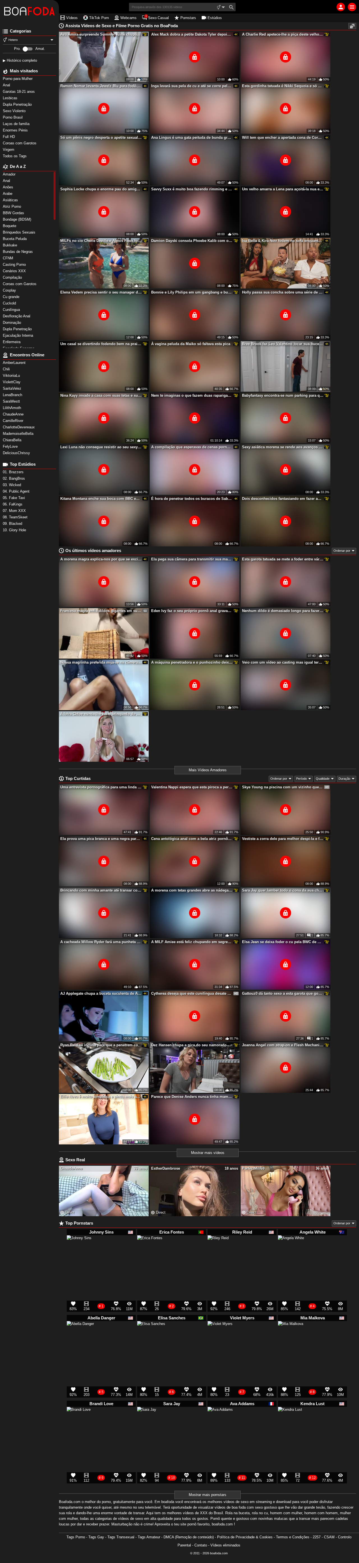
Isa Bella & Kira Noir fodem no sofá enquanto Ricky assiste (282, 241)
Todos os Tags (15, 156)
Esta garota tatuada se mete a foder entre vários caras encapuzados (282, 559)
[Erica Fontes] (149, 1250)
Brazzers (14, 472)
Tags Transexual (120, 1537)
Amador (10, 174)
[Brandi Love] (79, 1421)
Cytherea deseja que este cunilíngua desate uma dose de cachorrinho (192, 993)
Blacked (13, 523)
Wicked (12, 485)
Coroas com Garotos (20, 284)
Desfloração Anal (17, 316)
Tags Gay (96, 1537)
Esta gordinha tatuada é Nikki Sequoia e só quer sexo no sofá (282, 86)
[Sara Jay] (146, 1418)
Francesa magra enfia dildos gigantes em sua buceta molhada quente (101, 611)
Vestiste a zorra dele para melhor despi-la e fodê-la (282, 839)
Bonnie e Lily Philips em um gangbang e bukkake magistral (192, 292)
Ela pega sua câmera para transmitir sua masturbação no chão (192, 559)
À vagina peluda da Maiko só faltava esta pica (190, 344)
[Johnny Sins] (79, 1250)
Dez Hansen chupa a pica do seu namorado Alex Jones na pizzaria (192, 1045)
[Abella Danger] (80, 1337)
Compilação (13, 277)
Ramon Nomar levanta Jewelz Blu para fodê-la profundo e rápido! (101, 86)
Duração (344, 778)
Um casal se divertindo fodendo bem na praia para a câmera (101, 344)
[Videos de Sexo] (29, 11)
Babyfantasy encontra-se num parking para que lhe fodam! (282, 395)
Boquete (10, 226)
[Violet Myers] (220, 1336)
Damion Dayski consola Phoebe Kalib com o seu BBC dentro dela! (192, 241)
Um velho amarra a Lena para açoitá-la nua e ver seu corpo (282, 189)
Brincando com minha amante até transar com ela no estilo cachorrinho (101, 890)
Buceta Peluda (15, 239)
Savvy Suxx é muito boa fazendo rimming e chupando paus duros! (192, 189)
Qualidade (323, 778)
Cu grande (11, 297)
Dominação (12, 322)
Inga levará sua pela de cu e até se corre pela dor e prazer (192, 86)
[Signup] (341, 7)
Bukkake (10, 245)
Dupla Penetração (18, 329)
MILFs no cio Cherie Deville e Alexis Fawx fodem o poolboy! (101, 241)
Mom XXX (15, 511)
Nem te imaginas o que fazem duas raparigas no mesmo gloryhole (192, 395)
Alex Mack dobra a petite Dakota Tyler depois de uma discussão (192, 34)
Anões (8, 187)
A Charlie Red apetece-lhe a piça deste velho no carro (282, 34)
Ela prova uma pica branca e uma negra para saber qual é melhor (101, 839)
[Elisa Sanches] (151, 1338)
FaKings (13, 504)
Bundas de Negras (18, 252)
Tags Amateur (149, 1537)
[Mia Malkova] (290, 1336)
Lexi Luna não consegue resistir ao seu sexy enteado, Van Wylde (101, 447)
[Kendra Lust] (290, 1421)
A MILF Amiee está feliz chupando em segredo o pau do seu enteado (192, 942)
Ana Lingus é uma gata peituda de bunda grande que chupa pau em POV (192, 137)
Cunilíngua (12, 310)
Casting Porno (15, 264)
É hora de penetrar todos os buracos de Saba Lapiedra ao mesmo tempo (192, 499)
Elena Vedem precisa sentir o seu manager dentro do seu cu (101, 292)
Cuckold (10, 303)
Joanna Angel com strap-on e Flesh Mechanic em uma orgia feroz (282, 1045)
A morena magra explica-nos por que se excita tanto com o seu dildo (101, 559)
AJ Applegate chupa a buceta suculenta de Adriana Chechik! (101, 993)
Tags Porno (75, 1537)
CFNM (8, 258)
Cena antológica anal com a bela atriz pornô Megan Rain (192, 839)
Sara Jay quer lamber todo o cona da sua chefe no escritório (282, 890)
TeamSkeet (16, 517)
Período (301, 778)
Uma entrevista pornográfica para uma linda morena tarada (101, 787)
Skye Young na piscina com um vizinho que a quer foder (282, 787)
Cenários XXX (15, 271)
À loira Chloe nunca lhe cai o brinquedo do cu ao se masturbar (101, 714)
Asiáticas (11, 200)
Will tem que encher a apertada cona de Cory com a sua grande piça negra (282, 137)
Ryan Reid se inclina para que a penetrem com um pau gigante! (101, 1045)
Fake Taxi (14, 498)
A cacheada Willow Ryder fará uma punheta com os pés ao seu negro (101, 942)
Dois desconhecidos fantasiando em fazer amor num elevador (282, 499)
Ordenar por (341, 550)
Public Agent (17, 491)
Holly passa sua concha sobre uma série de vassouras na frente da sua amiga (282, 292)
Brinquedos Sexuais (19, 232)
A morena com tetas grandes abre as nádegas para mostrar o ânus (192, 890)
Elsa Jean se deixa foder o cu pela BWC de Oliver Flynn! (282, 942)
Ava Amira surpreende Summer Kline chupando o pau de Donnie (101, 34)
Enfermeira (12, 342)
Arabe (8, 193)
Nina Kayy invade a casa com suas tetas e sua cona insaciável (101, 395)
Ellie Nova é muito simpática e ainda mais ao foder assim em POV (101, 1097)
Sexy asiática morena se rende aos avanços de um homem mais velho (282, 447)
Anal (7, 181)
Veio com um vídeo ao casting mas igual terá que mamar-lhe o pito (282, 662)
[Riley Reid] (218, 1247)
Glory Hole (15, 530)
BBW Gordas (14, 213)
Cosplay (10, 290)
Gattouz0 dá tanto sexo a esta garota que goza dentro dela (282, 993)
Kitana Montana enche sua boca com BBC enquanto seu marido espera (101, 499)
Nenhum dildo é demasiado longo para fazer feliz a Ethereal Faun (282, 611)
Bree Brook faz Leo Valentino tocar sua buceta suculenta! (282, 344)
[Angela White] (291, 1251)
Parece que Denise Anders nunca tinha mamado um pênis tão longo (192, 1097)
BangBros (14, 478)
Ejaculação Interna (18, 335)
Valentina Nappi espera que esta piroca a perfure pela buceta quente (192, 787)
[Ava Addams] (220, 1422)
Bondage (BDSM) (17, 219)
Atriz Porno (12, 206)
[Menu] (352, 7)
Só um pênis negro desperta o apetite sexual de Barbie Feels (101, 137)
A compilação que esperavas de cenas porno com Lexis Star (192, 447)
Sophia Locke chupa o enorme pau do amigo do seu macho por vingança (101, 189)
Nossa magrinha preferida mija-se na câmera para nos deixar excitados (101, 662)
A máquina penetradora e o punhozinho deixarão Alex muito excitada (192, 662)
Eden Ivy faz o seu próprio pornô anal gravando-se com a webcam (192, 611)
